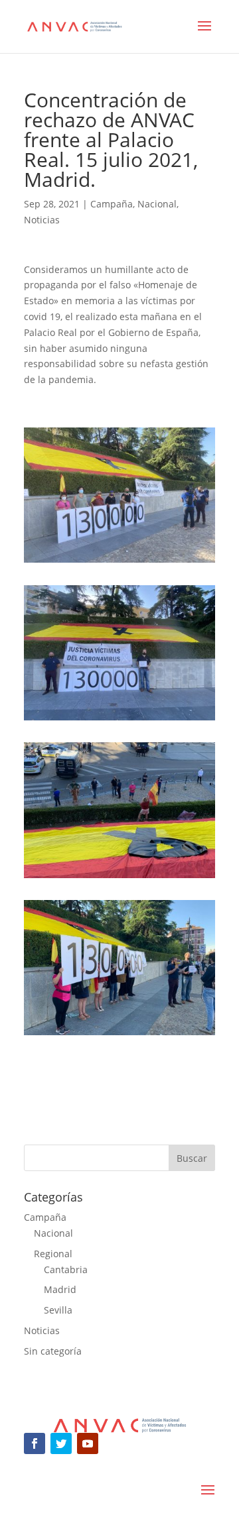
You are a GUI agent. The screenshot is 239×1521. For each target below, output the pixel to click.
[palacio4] (119, 562)
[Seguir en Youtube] (87, 1443)
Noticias (42, 219)
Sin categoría (53, 1351)
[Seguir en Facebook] (34, 1443)
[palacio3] (119, 720)
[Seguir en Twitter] (61, 1443)
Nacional (157, 203)
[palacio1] (119, 1035)
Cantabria (66, 1269)
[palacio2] (119, 878)
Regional (53, 1253)
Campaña (111, 203)
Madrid (60, 1289)
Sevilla (58, 1310)
